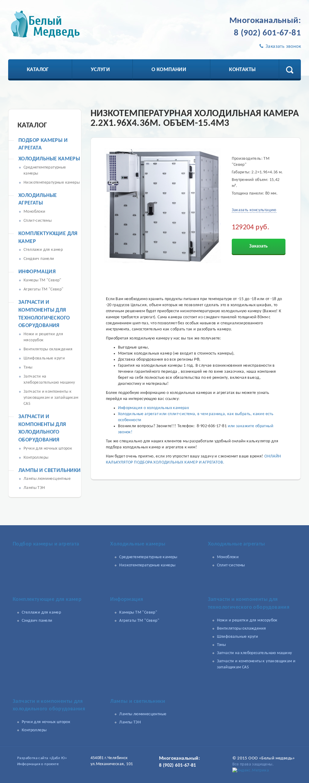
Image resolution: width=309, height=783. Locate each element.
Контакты (242, 70)
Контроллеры (36, 457)
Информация (37, 272)
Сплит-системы (38, 220)
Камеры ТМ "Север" (43, 280)
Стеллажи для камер (43, 249)
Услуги (100, 70)
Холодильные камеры (49, 159)
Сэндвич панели (39, 259)
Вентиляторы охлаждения (48, 349)
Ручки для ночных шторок (48, 448)
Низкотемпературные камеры (52, 182)
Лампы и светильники (49, 470)
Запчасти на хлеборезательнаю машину (254, 653)
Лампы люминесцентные (47, 479)
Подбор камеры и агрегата (46, 544)
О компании (168, 70)
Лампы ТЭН (34, 488)
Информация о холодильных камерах (153, 408)
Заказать (258, 246)
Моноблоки (35, 211)
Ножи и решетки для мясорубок (247, 620)
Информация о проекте (38, 764)
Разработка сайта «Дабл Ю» (42, 758)
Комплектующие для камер (47, 599)
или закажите (241, 426)
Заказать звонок (282, 46)
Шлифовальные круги (44, 358)
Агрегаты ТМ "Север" (44, 289)
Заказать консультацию (254, 210)
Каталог (38, 70)
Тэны (28, 367)
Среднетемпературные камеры (148, 557)
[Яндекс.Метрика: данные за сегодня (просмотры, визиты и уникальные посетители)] (250, 771)
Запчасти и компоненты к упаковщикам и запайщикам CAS (51, 397)
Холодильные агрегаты (236, 544)
